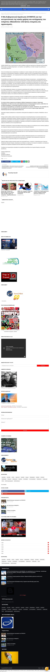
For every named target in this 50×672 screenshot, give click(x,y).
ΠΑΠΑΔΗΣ (9, 479)
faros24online (9, 668)
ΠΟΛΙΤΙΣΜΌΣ (25, 479)
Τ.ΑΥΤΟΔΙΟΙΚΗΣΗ (32, 479)
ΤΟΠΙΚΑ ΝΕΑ (45, 479)
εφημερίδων (11, 331)
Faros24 (3, 26)
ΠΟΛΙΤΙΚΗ (8, 13)
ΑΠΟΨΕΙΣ (8, 477)
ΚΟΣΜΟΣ (37, 477)
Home (39, 668)
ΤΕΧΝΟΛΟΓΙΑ (39, 479)
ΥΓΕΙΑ (3, 481)
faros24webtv (3, 484)
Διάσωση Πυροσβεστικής (6, 406)
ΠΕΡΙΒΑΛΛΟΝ (15, 479)
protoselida (15, 331)
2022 (25, 551)
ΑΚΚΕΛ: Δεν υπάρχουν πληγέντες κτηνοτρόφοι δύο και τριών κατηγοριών (25, 192)
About (43, 668)
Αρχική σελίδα (3, 13)
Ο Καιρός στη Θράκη (11, 510)
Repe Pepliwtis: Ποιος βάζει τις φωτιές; (8, 407)
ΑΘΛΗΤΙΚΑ (3, 477)
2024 (25, 547)
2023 (25, 549)
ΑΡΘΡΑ (13, 477)
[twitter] (37, 491)
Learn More (23, 5)
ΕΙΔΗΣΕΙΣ (22, 477)
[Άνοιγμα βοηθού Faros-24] (47, 669)
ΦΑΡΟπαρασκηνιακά (9, 481)
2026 (25, 542)
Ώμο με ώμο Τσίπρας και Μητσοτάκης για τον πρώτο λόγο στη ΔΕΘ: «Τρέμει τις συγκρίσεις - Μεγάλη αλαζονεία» (8, 193)
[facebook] (13, 491)
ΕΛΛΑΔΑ (27, 477)
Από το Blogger (23, 595)
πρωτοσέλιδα (7, 331)
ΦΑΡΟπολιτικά (16, 481)
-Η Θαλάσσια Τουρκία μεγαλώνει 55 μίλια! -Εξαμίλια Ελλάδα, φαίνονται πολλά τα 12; (41, 192)
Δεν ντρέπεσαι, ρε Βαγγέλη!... (13, 505)
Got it (28, 5)
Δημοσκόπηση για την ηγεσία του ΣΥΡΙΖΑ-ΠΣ (16, 500)
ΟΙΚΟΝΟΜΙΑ (4, 479)
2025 (25, 544)
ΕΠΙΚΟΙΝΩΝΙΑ (32, 477)
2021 (25, 553)
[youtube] (13, 494)
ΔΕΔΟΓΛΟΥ (18, 477)
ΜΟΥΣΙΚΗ (42, 477)
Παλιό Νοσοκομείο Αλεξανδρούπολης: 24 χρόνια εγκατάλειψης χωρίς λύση (23, 581)
